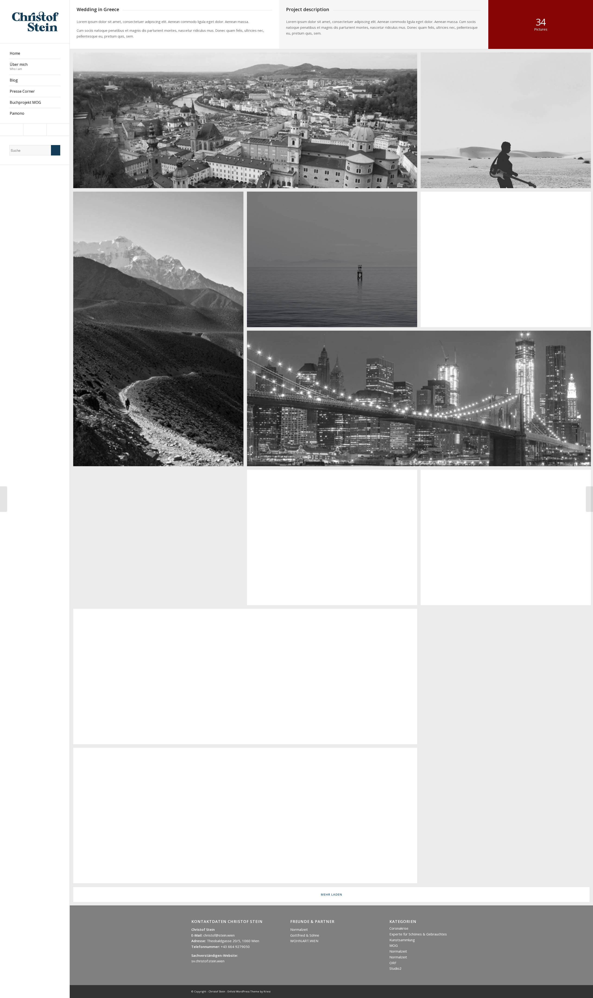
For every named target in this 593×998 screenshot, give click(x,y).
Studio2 (395, 968)
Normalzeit (299, 929)
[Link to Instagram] (11, 130)
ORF (392, 962)
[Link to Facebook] (34, 130)
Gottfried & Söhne (304, 935)
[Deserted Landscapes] (589, 499)
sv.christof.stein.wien (207, 961)
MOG (393, 945)
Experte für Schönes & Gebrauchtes (418, 934)
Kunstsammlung (402, 940)
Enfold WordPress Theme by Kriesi (249, 991)
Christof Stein (216, 991)
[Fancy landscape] (3, 499)
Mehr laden (331, 894)
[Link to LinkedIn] (57, 130)
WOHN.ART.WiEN (304, 940)
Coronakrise (398, 928)
